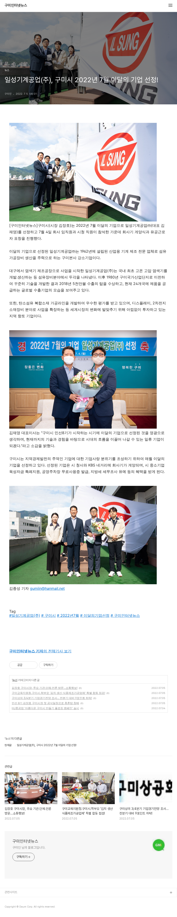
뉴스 (14, 680)
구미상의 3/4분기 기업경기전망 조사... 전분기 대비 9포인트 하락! (52, 698)
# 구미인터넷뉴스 (125, 615)
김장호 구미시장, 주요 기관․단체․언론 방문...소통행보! (44, 688)
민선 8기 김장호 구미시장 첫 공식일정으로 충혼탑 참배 (45, 703)
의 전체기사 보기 (40, 651)
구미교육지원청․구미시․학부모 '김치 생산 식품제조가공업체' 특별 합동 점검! (58, 693)
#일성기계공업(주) (24, 615)
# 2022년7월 (68, 615)
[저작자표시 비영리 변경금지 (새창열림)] (63, 665)
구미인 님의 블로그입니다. (28, 847)
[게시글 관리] (32, 665)
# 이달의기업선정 (94, 615)
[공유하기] (27, 665)
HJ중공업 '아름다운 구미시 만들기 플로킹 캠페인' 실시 (45, 708)
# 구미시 (48, 615)
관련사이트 (11, 892)
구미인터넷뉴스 (16, 5)
